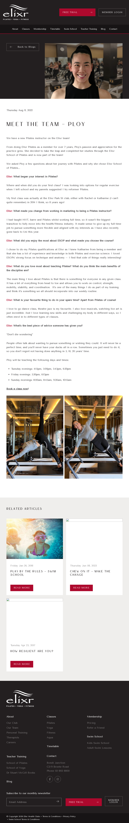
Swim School (95, 736)
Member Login (112, 12)
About (10, 716)
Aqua (50, 737)
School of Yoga (15, 767)
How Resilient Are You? (31, 651)
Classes (51, 716)
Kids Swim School (98, 742)
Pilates (51, 722)
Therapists (12, 737)
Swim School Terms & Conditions (24, 819)
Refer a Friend (95, 727)
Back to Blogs (27, 47)
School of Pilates (16, 762)
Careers (11, 742)
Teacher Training (16, 756)
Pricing (91, 722)
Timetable (53, 746)
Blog (9, 781)
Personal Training (16, 732)
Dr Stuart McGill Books (20, 772)
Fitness (51, 732)
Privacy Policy (69, 816)
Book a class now (17, 388)
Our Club (11, 722)
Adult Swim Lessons (99, 747)
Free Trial (70, 12)
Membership (94, 716)
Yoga (50, 727)
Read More (22, 587)
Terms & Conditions (51, 816)
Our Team (12, 727)
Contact (51, 756)
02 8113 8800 (62, 770)
